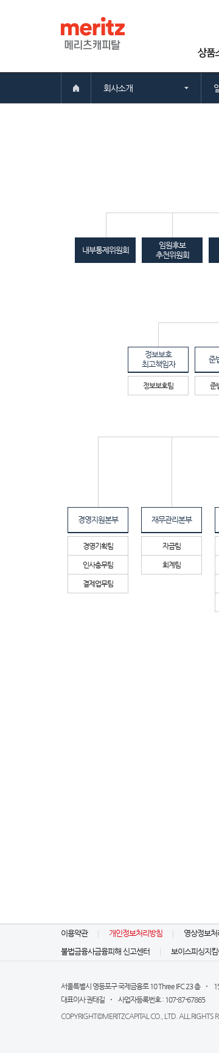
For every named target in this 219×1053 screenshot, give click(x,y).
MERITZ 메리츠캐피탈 (93, 33)
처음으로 (76, 88)
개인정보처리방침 (135, 933)
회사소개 (118, 88)
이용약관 (74, 933)
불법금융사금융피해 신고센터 (105, 951)
